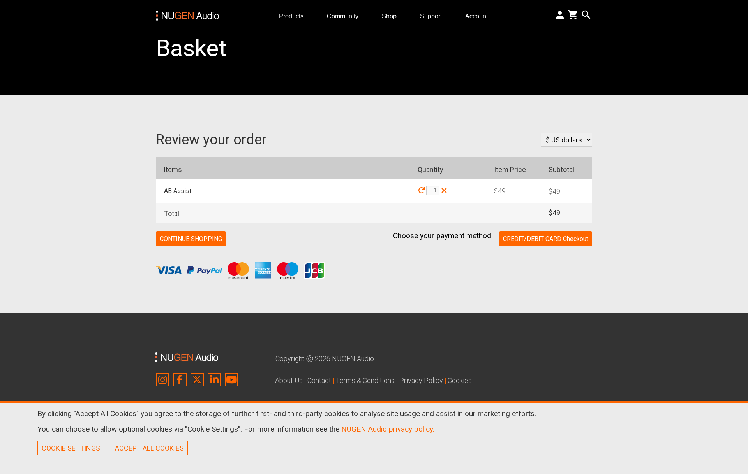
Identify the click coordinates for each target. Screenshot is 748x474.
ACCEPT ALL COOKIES (149, 448)
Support (434, 15)
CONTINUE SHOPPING (191, 238)
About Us (289, 380)
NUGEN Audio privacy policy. (387, 429)
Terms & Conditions (365, 380)
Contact (319, 380)
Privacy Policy (421, 380)
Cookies (460, 380)
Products (294, 15)
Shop (392, 15)
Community (346, 15)
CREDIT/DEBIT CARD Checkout (545, 238)
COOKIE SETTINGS (71, 448)
